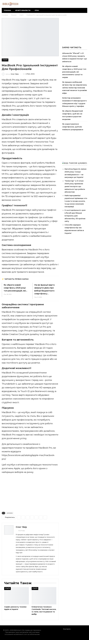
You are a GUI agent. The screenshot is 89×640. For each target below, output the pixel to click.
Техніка (7, 10)
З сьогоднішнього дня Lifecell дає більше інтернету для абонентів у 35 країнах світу (75, 215)
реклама (10, 513)
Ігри (37, 10)
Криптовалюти (22, 10)
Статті (5, 60)
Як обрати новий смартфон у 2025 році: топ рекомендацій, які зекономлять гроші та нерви (74, 71)
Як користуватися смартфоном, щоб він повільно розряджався (72, 127)
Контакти (66, 629)
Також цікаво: (78, 163)
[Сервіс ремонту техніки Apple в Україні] (16, 595)
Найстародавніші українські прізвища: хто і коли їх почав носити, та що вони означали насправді (76, 201)
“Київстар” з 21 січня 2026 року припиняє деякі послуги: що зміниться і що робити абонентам (75, 186)
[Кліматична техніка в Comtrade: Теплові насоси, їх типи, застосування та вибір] (44, 595)
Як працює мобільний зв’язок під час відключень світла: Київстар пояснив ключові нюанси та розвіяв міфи (74, 87)
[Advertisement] (30, 492)
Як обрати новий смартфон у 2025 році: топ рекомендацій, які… (15, 288)
